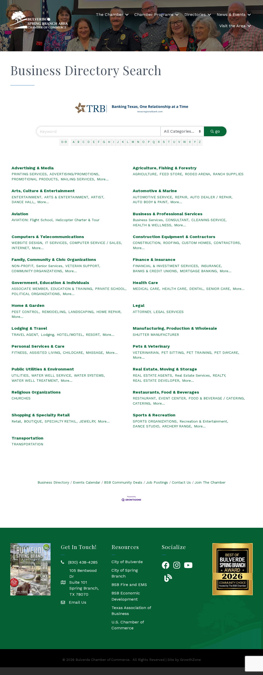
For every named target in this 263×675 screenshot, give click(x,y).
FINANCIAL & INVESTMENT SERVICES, (166, 266)
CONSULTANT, (178, 220)
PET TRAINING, (199, 352)
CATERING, (142, 403)
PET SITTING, (173, 352)
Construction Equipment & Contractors (174, 236)
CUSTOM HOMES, (197, 243)
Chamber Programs (153, 14)
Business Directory (53, 482)
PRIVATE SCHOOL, (110, 289)
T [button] (169, 142)
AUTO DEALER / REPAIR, (211, 197)
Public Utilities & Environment (43, 369)
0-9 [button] (64, 142)
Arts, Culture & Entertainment (43, 190)
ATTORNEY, (142, 312)
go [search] (217, 131)
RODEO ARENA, (198, 174)
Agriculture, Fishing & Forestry (164, 167)
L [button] (128, 142)
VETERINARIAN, (146, 352)
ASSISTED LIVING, (45, 352)
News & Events (231, 14)
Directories (195, 14)
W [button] (184, 142)
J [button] (118, 142)
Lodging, (48, 334)
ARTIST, (97, 197)
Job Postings (157, 482)
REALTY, (219, 375)
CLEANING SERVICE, (209, 220)
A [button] (73, 142)
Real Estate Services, (193, 375)
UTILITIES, (21, 375)
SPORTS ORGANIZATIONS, (155, 421)
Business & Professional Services (167, 213)
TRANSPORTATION (27, 444)
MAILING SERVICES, (78, 179)
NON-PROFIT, (23, 266)
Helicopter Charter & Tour (77, 220)
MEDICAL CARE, (146, 289)
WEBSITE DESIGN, (27, 243)
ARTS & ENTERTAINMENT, (66, 197)
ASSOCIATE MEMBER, (30, 289)
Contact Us (181, 482)
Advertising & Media (33, 167)
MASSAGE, (95, 352)
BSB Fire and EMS (129, 584)
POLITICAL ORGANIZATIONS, (36, 294)
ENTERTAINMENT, (27, 197)
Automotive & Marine (155, 190)
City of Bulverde (127, 561)
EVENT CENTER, (172, 398)
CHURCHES (21, 398)
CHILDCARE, (73, 352)
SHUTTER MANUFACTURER (156, 334)
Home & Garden (28, 305)
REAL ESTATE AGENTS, (153, 375)
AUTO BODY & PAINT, (150, 202)
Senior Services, (49, 266)
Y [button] (195, 142)
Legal (138, 305)
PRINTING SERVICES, (30, 174)
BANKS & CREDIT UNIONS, (155, 271)
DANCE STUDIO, (146, 426)
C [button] (83, 142)
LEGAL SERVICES (168, 312)
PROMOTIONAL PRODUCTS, (35, 179)
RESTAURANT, (145, 398)
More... (103, 179)
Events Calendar (86, 482)
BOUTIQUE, (33, 421)
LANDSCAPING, (81, 312)
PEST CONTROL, (26, 312)
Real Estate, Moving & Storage (165, 369)
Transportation (27, 438)
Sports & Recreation (154, 415)
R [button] (159, 142)
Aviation (20, 213)
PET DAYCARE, (226, 352)
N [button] (138, 142)
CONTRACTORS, (227, 243)
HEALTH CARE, (174, 289)
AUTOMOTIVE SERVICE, (153, 197)
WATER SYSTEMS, (89, 375)
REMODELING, (54, 312)
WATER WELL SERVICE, (51, 375)
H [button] (109, 142)
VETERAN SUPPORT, (82, 266)
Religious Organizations (36, 392)
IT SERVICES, (56, 243)
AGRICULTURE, (145, 174)
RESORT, (93, 334)
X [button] (190, 142)
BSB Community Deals (123, 482)
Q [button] (154, 142)
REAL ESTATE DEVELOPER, (156, 380)
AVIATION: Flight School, (33, 220)
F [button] (99, 142)
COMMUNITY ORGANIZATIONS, (37, 271)
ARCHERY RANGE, (177, 426)
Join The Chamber (210, 482)
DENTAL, (196, 289)
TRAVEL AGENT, (25, 334)
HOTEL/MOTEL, (70, 334)
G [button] (104, 142)
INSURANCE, (211, 266)
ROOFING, (171, 243)
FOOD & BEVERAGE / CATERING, (217, 398)
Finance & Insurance (154, 259)
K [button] (123, 142)
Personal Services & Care (38, 346)
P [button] (148, 142)
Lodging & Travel (29, 328)
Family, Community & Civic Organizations (54, 259)
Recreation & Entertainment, (204, 421)
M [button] (133, 142)
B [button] (78, 142)
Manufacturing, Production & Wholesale (175, 328)
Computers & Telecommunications (48, 236)
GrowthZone (190, 660)
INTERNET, (21, 248)
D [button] (89, 142)
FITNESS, (20, 352)
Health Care (145, 282)
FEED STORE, (171, 174)
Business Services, (148, 220)
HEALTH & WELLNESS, (152, 225)
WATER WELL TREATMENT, (35, 380)
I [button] (113, 142)
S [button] (164, 142)
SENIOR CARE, (218, 289)
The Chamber (109, 14)
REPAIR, (181, 197)
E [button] (94, 142)
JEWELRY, (87, 421)
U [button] (174, 142)
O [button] (143, 142)
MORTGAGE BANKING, (199, 271)
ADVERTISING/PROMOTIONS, (74, 174)
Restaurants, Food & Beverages (166, 392)
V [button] (179, 142)
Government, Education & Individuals (50, 282)
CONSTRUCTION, (147, 243)
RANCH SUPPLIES (228, 174)
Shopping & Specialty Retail (41, 415)
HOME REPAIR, (108, 312)
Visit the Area (232, 25)
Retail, (17, 421)
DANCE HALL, (23, 202)
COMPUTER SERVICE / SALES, (96, 243)
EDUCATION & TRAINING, (72, 289)
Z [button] (200, 142)
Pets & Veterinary (151, 346)
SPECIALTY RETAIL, (61, 421)
